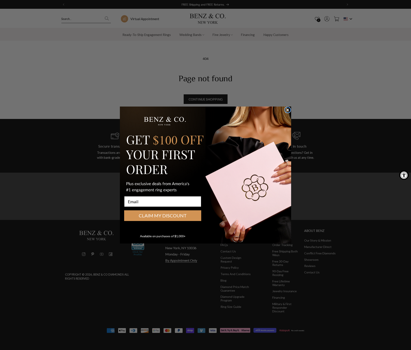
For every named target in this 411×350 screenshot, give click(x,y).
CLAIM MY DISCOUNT (163, 215)
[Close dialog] (287, 110)
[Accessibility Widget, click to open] (404, 175)
